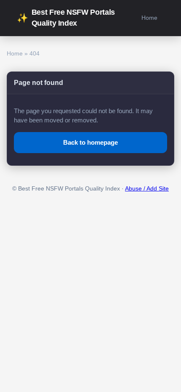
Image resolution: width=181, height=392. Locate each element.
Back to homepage (90, 142)
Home (149, 17)
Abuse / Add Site (147, 188)
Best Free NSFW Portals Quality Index (66, 17)
